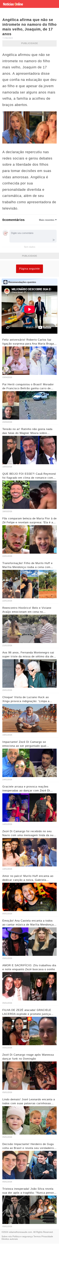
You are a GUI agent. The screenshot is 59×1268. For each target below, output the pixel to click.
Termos (37, 1236)
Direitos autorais (10, 1239)
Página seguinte (29, 268)
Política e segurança (22, 1236)
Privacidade (47, 1236)
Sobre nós (7, 1236)
